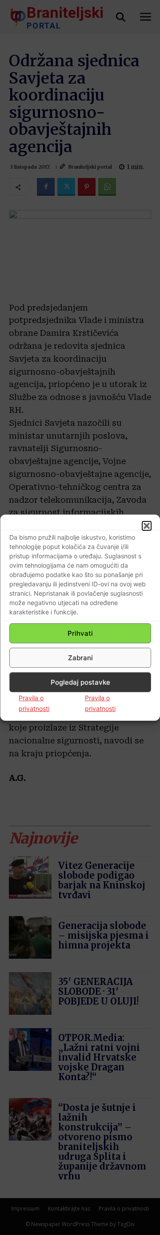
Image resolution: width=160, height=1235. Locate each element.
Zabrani (80, 658)
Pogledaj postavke (80, 682)
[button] (146, 525)
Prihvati (80, 633)
